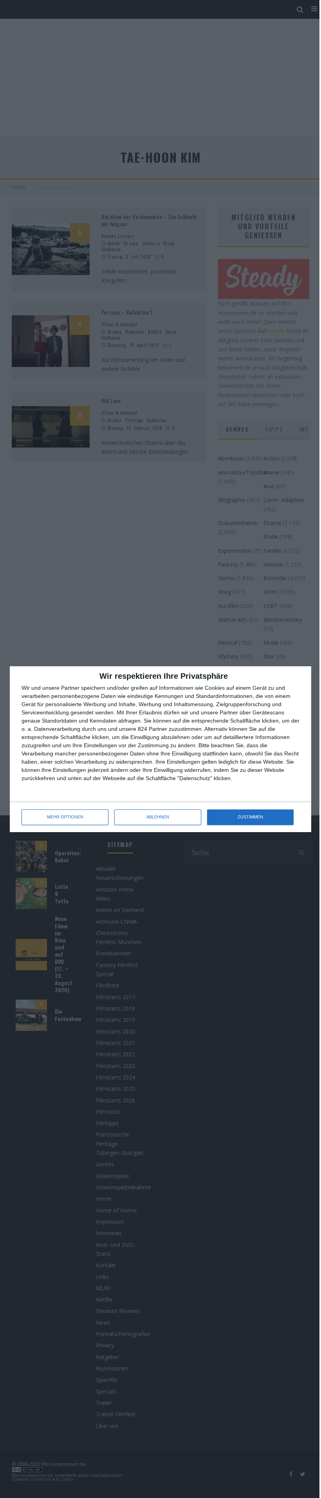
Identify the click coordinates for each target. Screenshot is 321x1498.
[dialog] (160, 749)
